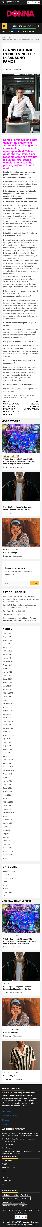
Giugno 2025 (7, 679)
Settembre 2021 (8, 820)
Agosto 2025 (7, 672)
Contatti (5, 1124)
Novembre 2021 (8, 813)
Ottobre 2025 (7, 665)
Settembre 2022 (8, 777)
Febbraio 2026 (8, 651)
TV (18, 31)
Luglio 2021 (7, 827)
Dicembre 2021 (8, 809)
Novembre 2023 (8, 728)
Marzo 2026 (7, 647)
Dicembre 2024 (8, 700)
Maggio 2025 (7, 682)
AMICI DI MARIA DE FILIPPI (16, 395)
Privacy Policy (7, 1112)
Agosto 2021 (7, 823)
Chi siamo (5, 1120)
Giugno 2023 (7, 746)
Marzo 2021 (7, 841)
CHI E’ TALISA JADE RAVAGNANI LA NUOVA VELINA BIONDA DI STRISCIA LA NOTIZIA (11, 407)
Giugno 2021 (7, 830)
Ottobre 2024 (7, 707)
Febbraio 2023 (8, 760)
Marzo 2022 (7, 799)
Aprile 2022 (7, 795)
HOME (14, 26)
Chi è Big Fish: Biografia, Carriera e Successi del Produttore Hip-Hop (17, 508)
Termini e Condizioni (9, 1116)
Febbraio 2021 (8, 844)
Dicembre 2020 (8, 851)
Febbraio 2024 (8, 721)
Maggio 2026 (7, 640)
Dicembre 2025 (8, 658)
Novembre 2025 (8, 661)
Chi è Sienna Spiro (11, 553)
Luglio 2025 (7, 675)
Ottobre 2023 (7, 732)
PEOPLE (12, 31)
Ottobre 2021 (7, 816)
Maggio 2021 (7, 834)
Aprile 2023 (7, 753)
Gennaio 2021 (7, 848)
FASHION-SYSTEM (26, 26)
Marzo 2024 (7, 718)
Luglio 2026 (7, 633)
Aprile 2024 (7, 714)
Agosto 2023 (7, 739)
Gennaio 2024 (7, 725)
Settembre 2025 (8, 668)
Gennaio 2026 (7, 654)
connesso (18, 572)
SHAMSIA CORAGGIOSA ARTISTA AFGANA (31, 405)
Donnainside (17, 69)
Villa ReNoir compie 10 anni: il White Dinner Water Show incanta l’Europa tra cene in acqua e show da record (19, 461)
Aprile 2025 (7, 686)
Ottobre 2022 (7, 774)
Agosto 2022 (7, 781)
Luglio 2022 (7, 785)
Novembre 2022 (8, 770)
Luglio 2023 (7, 742)
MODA (5, 885)
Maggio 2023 (7, 749)
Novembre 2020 (8, 855)
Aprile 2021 (7, 837)
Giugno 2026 (7, 637)
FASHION (6, 875)
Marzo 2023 (7, 756)
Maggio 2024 (7, 711)
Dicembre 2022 (8, 767)
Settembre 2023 (8, 735)
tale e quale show (20, 397)
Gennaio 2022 (7, 806)
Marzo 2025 (7, 690)
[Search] (38, 26)
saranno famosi (9, 397)
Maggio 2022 (7, 792)
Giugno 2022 (7, 788)
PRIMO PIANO (14, 456)
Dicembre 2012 (8, 858)
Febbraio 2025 (8, 693)
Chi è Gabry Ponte (9, 614)
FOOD (4, 31)
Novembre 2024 (8, 704)
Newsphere (19, 1225)
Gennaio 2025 (7, 697)
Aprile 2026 (7, 644)
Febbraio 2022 (8, 802)
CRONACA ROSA (28, 31)
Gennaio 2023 (7, 763)
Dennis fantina (29, 395)
